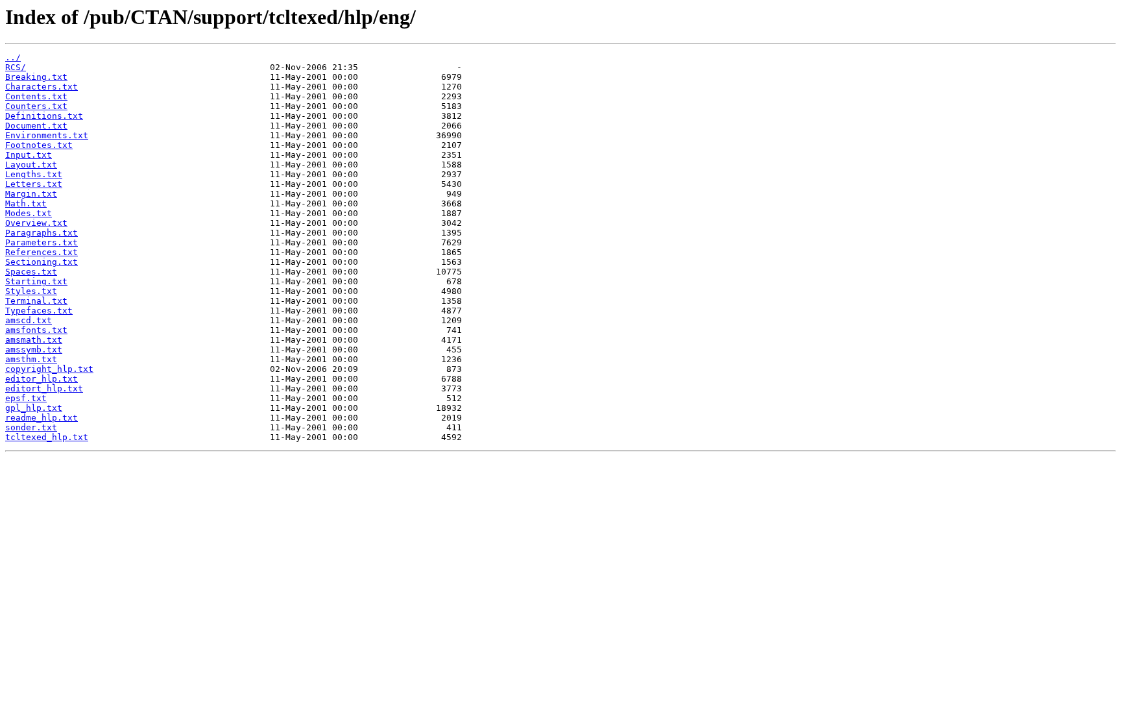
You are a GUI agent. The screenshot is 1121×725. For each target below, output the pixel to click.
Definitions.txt (44, 116)
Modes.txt (28, 213)
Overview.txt (36, 223)
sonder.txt (31, 427)
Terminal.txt (36, 301)
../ (13, 57)
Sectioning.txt (41, 262)
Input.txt (28, 155)
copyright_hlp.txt (49, 369)
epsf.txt (26, 398)
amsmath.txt (33, 340)
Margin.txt (31, 194)
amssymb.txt (33, 349)
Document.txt (36, 125)
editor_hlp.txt (41, 379)
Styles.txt (31, 291)
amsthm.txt (31, 359)
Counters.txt (36, 106)
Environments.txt (46, 135)
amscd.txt (28, 320)
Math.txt (26, 203)
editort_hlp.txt (44, 388)
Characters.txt (41, 87)
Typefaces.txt (39, 310)
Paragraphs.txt (41, 233)
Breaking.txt (36, 77)
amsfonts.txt (36, 330)
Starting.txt (36, 281)
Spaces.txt (31, 271)
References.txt (41, 252)
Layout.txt (31, 164)
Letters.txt (33, 184)
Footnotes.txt (39, 145)
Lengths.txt (33, 174)
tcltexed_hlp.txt (46, 437)
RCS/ (15, 67)
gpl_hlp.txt (33, 408)
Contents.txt (36, 96)
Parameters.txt (41, 242)
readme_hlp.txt (41, 418)
